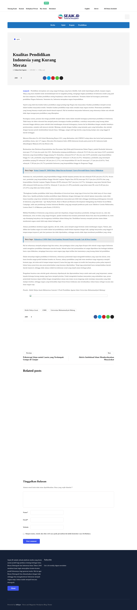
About (13, 588)
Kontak (21, 9)
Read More (89, 3)
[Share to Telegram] (61, 78)
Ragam (71, 25)
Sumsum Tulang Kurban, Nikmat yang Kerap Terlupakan (79, 392)
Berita (53, 25)
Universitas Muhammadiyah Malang (63, 310)
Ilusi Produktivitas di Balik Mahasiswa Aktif (72, 440)
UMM (44, 310)
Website (25, 527)
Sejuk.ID (26, 91)
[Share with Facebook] (44, 78)
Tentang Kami (12, 9)
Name (25, 512)
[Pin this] (53, 78)
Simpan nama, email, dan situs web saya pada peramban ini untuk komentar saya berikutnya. (58, 534)
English (87, 9)
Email (25, 520)
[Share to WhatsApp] (57, 78)
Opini (63, 25)
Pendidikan (82, 25)
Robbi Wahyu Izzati (31, 310)
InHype (18, 605)
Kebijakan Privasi (32, 9)
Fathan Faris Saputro (21, 70)
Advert (96, 9)
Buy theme (43, 9)
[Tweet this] (49, 78)
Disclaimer (52, 9)
